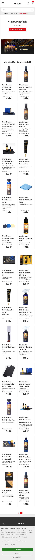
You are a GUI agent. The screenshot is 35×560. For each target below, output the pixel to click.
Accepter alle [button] (17, 549)
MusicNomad (14, 13)
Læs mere (24, 534)
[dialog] (17, 543)
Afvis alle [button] (17, 553)
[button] (17, 557)
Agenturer (6, 13)
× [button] (33, 527)
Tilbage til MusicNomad (18, 29)
